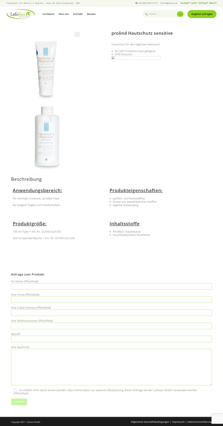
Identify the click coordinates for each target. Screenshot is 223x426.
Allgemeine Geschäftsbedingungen (150, 421)
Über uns (64, 14)
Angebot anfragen (202, 14)
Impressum (178, 421)
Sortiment (48, 14)
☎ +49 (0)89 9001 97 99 (146, 3)
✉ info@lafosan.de (169, 3)
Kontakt (78, 14)
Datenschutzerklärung (200, 421)
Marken (91, 14)
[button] (77, 34)
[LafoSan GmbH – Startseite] (21, 14)
